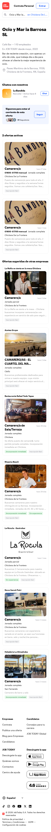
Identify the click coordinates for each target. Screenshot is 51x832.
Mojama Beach (12, 462)
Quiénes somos (10, 761)
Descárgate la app (12, 755)
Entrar (42, 5)
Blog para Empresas (13, 736)
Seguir (40, 114)
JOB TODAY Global (36, 733)
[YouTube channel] (19, 806)
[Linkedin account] (30, 806)
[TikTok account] (3, 806)
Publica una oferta (12, 730)
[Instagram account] (8, 806)
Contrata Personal (24, 5)
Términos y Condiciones (13, 822)
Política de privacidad (12, 819)
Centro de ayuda (11, 772)
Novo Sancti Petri (13, 590)
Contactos (8, 766)
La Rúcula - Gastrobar (15, 528)
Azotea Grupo (11, 330)
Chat (44, 93)
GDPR (30, 822)
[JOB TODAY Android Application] (36, 764)
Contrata (7, 724)
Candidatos (8, 741)
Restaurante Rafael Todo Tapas (19, 396)
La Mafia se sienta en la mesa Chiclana (23, 268)
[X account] (25, 806)
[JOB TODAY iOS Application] (35, 756)
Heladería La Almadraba (16, 652)
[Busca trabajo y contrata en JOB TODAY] (5, 5)
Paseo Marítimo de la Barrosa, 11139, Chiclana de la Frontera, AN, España (26, 70)
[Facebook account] (13, 806)
